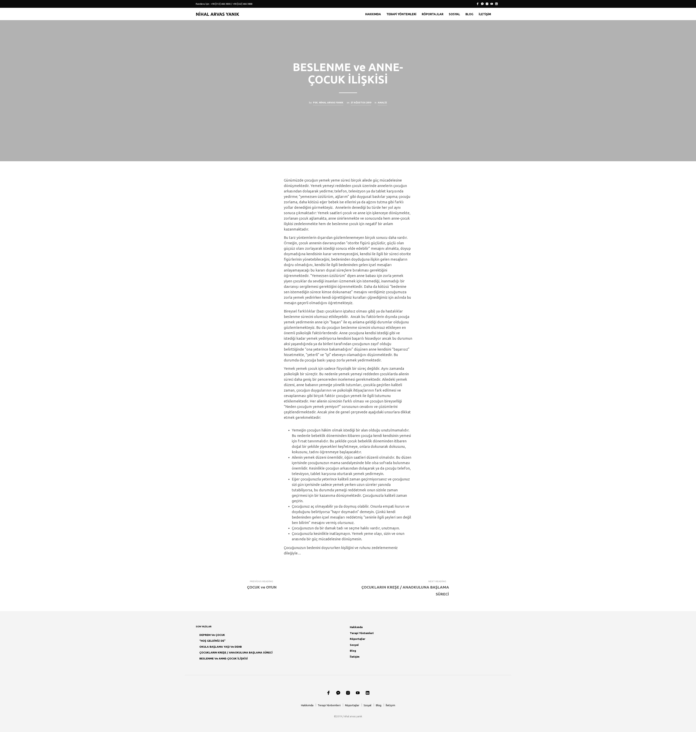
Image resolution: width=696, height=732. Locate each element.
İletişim (485, 14)
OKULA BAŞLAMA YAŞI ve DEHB (220, 646)
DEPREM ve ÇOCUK (212, 634)
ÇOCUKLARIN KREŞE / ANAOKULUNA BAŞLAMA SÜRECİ (236, 652)
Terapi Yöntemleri (401, 14)
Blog (469, 14)
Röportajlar (432, 14)
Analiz (382, 102)
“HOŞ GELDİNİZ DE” (212, 640)
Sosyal (454, 14)
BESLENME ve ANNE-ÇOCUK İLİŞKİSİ (223, 658)
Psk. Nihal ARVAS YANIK (328, 102)
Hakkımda (373, 14)
